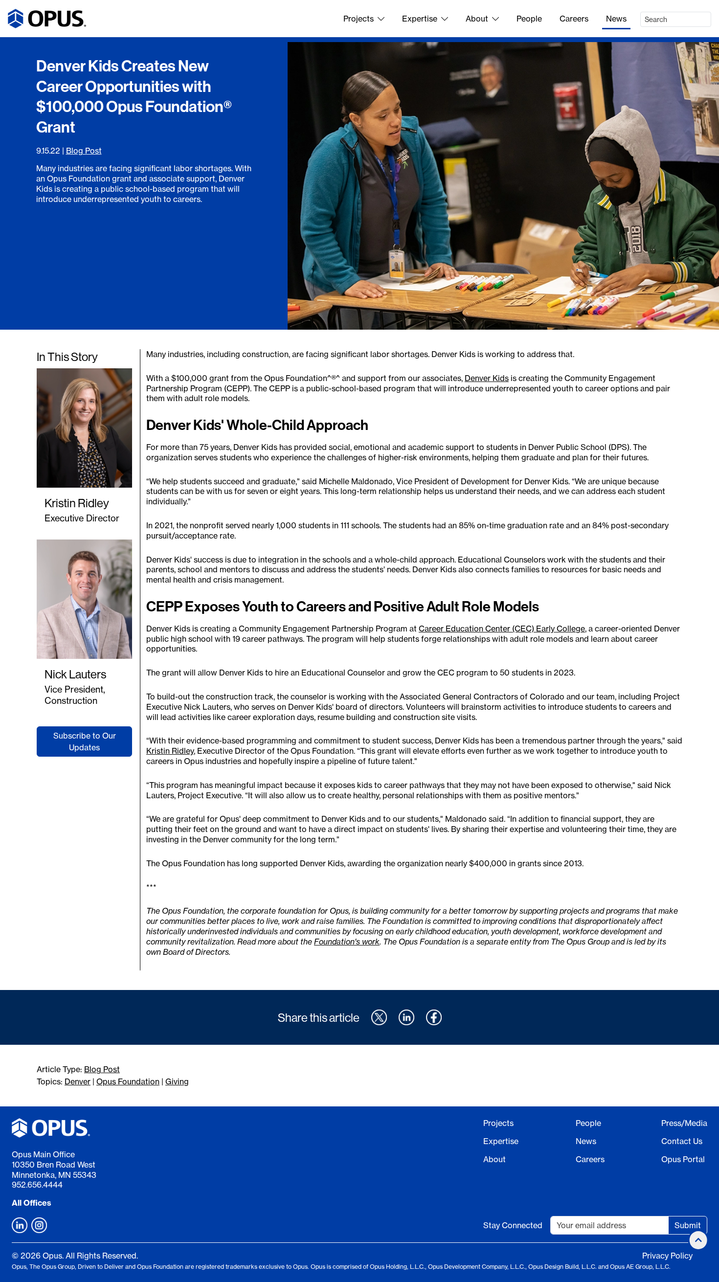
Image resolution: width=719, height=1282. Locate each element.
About (477, 18)
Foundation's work (347, 941)
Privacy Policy (667, 1255)
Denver (77, 1081)
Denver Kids (487, 378)
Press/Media (684, 1123)
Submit (687, 1225)
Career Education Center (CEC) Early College (502, 628)
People (529, 18)
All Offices (31, 1203)
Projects (358, 18)
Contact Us (681, 1141)
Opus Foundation (127, 1081)
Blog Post (84, 151)
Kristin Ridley (77, 503)
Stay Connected (512, 1225)
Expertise (419, 18)
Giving (177, 1081)
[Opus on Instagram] (39, 1225)
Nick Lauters (75, 674)
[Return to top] (698, 1240)
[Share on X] (379, 1017)
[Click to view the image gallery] (503, 186)
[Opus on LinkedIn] (19, 1225)
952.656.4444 (37, 1185)
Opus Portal (683, 1159)
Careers (574, 18)
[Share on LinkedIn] (406, 1017)
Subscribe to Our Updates (84, 741)
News (616, 18)
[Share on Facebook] (434, 1017)
